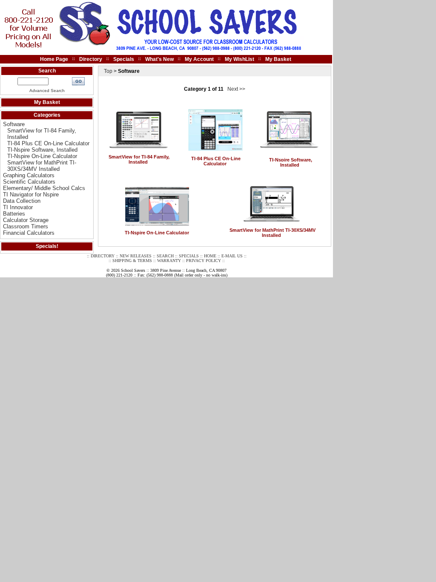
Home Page (54, 59)
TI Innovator (18, 207)
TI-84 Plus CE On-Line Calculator (48, 143)
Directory (90, 59)
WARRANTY (169, 260)
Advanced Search (47, 90)
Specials (123, 59)
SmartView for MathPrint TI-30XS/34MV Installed (41, 165)
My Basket (278, 59)
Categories (47, 115)
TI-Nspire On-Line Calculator (42, 156)
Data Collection (21, 201)
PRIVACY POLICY (203, 260)
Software (14, 124)
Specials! (47, 246)
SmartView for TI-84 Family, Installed (139, 159)
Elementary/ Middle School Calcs (44, 188)
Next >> (236, 89)
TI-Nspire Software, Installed (42, 150)
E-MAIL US (232, 256)
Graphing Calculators (28, 175)
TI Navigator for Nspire (31, 194)
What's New (159, 59)
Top (108, 71)
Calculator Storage (26, 220)
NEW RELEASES (136, 256)
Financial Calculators (28, 233)
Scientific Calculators (29, 182)
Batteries (14, 213)
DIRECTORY (103, 256)
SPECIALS (189, 256)
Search (47, 71)
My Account (199, 59)
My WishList (239, 59)
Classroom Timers (25, 226)
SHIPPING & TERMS (132, 260)
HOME (210, 256)
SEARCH (165, 256)
